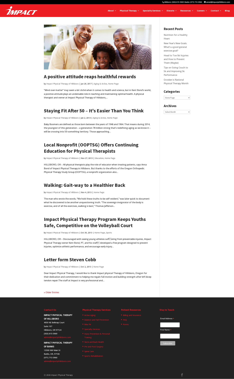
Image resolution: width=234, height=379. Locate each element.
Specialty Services (152, 11)
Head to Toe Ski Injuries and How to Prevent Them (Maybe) (176, 59)
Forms (126, 324)
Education (99, 158)
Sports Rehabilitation (93, 356)
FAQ (125, 319)
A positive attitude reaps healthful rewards (90, 76)
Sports (109, 232)
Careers (201, 11)
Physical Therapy (128, 11)
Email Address (167, 318)
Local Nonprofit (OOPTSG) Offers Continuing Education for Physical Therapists (91, 148)
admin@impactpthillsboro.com (57, 337)
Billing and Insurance (132, 315)
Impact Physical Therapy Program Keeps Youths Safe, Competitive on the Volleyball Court (95, 222)
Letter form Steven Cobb (70, 260)
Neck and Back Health (94, 342)
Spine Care (89, 351)
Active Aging (89, 315)
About (111, 11)
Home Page (113, 83)
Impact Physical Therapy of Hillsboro (62, 83)
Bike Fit (87, 324)
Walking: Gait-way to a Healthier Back (84, 185)
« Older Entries (51, 292)
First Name (165, 330)
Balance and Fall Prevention (96, 319)
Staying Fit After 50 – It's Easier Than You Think (94, 111)
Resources (185, 11)
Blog (227, 11)
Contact (215, 11)
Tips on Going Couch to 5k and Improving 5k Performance (176, 71)
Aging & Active (100, 83)
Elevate (170, 11)
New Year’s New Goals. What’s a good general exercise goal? (175, 47)
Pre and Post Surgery (93, 346)
